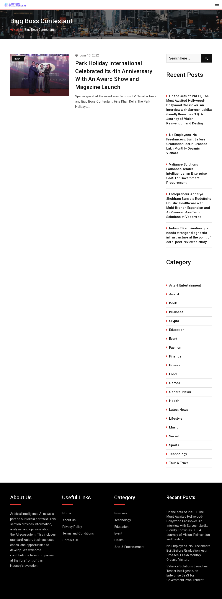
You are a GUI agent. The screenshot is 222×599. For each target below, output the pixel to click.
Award (174, 294)
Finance (175, 356)
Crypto (174, 321)
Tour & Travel (179, 463)
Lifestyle (175, 418)
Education (176, 330)
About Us (69, 520)
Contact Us (70, 540)
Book (173, 303)
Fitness (174, 365)
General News (180, 392)
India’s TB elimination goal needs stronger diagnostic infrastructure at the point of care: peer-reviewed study (188, 235)
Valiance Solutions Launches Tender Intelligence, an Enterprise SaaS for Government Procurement (186, 174)
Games (174, 383)
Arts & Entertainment (185, 285)
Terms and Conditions (78, 533)
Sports (174, 445)
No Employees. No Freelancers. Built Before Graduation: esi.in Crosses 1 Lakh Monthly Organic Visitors (188, 144)
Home (17, 29)
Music (173, 427)
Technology (178, 454)
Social (174, 436)
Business (176, 312)
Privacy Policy (72, 527)
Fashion (175, 347)
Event (173, 339)
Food (173, 374)
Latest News (178, 410)
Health (174, 401)
